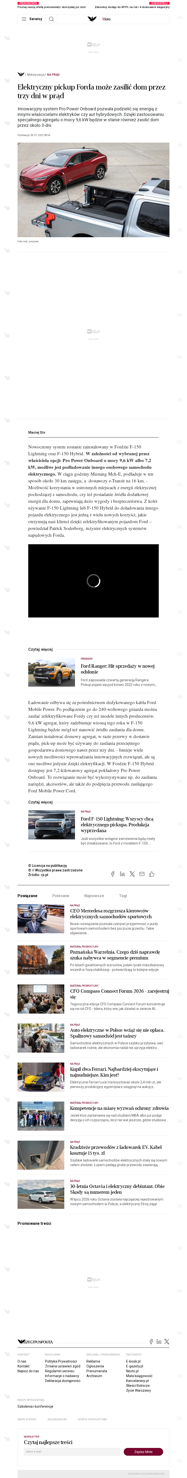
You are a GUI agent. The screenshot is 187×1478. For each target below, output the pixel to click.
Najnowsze (94, 895)
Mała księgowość (139, 1376)
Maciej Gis (36, 432)
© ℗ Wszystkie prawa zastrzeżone (55, 870)
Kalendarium (57, 1419)
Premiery (87, 659)
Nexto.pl (132, 1371)
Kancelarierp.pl (137, 1381)
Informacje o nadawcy (62, 1376)
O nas (22, 1361)
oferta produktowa (92, 1419)
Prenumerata (96, 1371)
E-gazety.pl (134, 1366)
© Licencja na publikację (47, 866)
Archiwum (94, 1376)
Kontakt (23, 1366)
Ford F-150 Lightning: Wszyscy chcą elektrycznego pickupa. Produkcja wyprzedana (117, 825)
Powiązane (27, 895)
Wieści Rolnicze (138, 1386)
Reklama (93, 1361)
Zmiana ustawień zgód (62, 1366)
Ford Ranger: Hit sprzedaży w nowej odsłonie (118, 669)
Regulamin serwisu (59, 1371)
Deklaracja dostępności (62, 1381)
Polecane (61, 895)
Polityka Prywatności (61, 1361)
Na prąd (53, 74)
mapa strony (27, 1419)
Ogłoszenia (95, 1366)
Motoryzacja (35, 74)
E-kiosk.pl (133, 1361)
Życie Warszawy (138, 1390)
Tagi (123, 895)
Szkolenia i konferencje (35, 1406)
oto (106, 19)
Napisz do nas (28, 1371)
